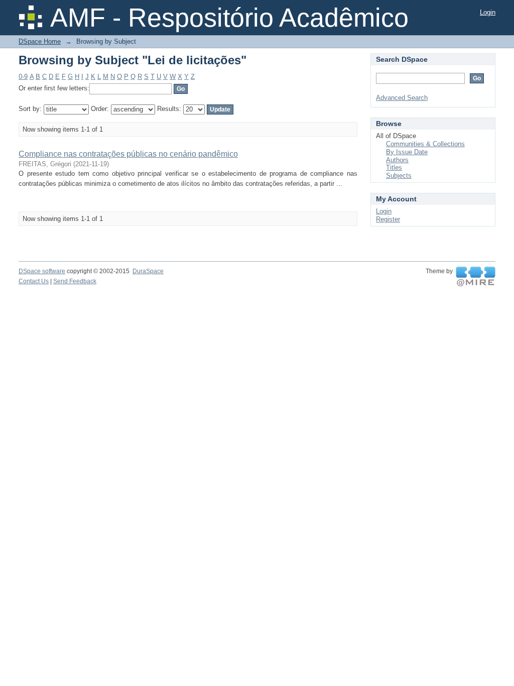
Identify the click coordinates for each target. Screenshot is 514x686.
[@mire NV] (475, 276)
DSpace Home (40, 41)
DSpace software (42, 271)
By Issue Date (407, 152)
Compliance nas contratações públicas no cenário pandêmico (128, 154)
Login (487, 12)
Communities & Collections (425, 144)
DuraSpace (148, 271)
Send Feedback (74, 281)
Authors (397, 160)
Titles (394, 167)
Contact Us (34, 281)
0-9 (23, 76)
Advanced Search (402, 97)
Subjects (399, 175)
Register (388, 219)
